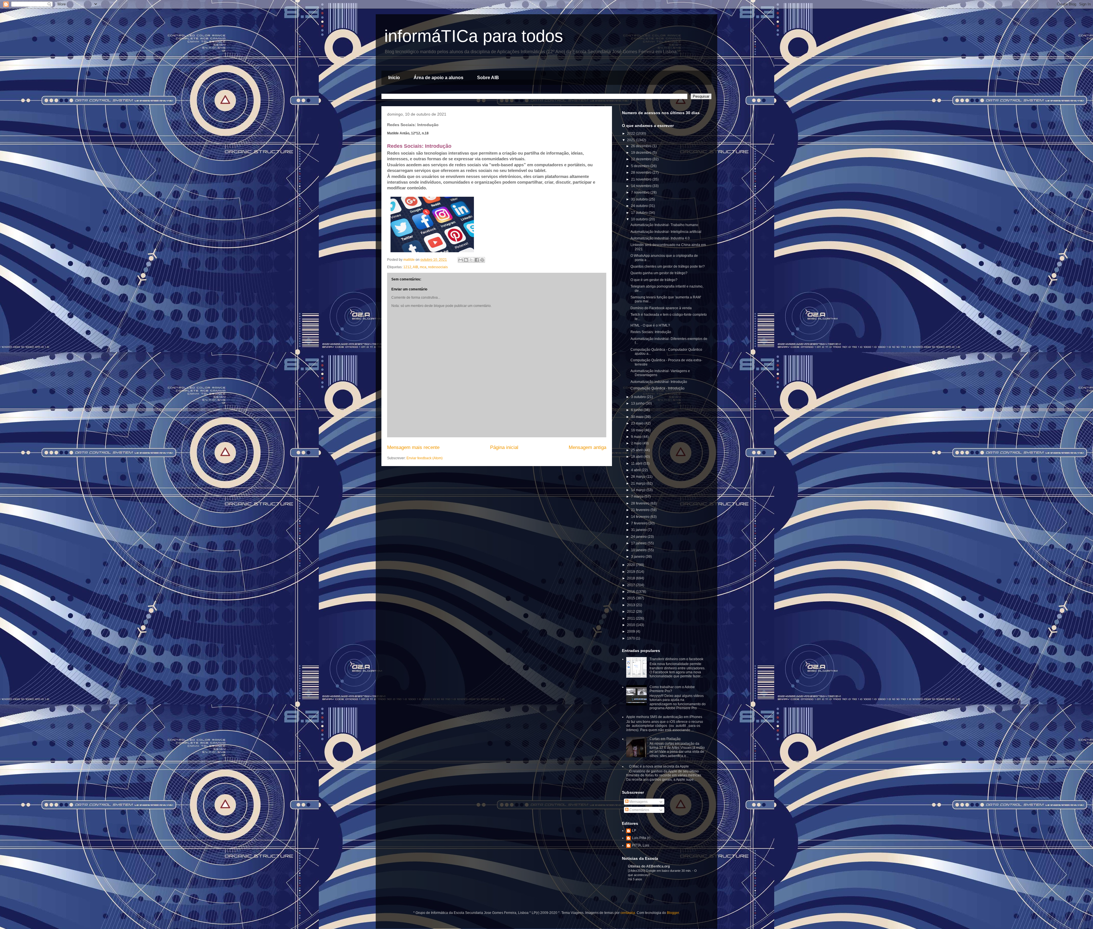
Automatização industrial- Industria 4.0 (660, 238)
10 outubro (640, 219)
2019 (631, 572)
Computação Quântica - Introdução (657, 388)
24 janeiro (639, 537)
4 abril (636, 470)
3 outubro (639, 397)
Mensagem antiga (587, 447)
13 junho (638, 403)
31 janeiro (639, 530)
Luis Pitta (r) (641, 838)
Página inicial (504, 447)
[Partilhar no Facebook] (477, 260)
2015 (631, 598)
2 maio (636, 443)
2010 (631, 625)
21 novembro (641, 179)
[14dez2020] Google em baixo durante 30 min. (660, 870)
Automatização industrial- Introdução (658, 382)
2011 (631, 618)
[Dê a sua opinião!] (466, 260)
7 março (637, 497)
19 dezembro (641, 153)
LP (634, 830)
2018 (631, 578)
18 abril (637, 457)
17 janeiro (639, 543)
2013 (631, 605)
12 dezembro (641, 159)
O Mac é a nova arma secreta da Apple (659, 766)
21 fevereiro (640, 510)
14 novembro (641, 186)
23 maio (637, 423)
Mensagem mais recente (413, 447)
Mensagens (638, 802)
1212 (407, 267)
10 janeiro (639, 550)
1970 (631, 638)
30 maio (637, 417)
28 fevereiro (640, 503)
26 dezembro (641, 146)
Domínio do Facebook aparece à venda (661, 308)
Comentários (638, 810)
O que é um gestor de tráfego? (653, 280)
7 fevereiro (639, 523)
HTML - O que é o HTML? (650, 325)
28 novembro (641, 173)
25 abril (637, 450)
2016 (631, 592)
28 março (638, 477)
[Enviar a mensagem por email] (460, 260)
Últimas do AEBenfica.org (649, 866)
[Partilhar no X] (471, 260)
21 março (638, 483)
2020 (631, 565)
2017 (631, 585)
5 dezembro (640, 166)
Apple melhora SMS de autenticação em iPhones (664, 717)
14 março (638, 490)
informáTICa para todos (473, 36)
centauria (628, 913)
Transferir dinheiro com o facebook (676, 659)
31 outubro (640, 199)
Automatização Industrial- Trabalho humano (664, 225)
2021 (631, 140)
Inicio (394, 77)
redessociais (438, 267)
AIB (415, 267)
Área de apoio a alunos (438, 77)
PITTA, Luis (640, 845)
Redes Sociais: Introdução (650, 332)
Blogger (673, 913)
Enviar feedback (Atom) (424, 458)
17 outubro (640, 213)
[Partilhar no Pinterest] (482, 260)
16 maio (637, 430)
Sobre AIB (488, 77)
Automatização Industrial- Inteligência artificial (665, 232)
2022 (631, 134)
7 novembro (640, 192)
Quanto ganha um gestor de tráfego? (658, 273)
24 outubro (640, 206)
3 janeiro (638, 557)
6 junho (637, 410)
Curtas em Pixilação (665, 739)
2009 (631, 631)
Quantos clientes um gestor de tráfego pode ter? (667, 266)
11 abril (637, 463)
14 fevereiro (640, 517)
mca (423, 267)
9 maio (636, 437)
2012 (631, 612)
